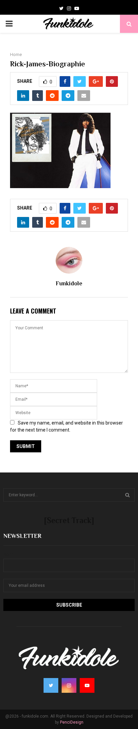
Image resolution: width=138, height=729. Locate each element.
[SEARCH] (127, 495)
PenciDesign (71, 722)
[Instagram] (69, 8)
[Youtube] (76, 8)
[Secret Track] (69, 520)
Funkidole (69, 283)
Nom (8, 554)
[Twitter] (61, 8)
